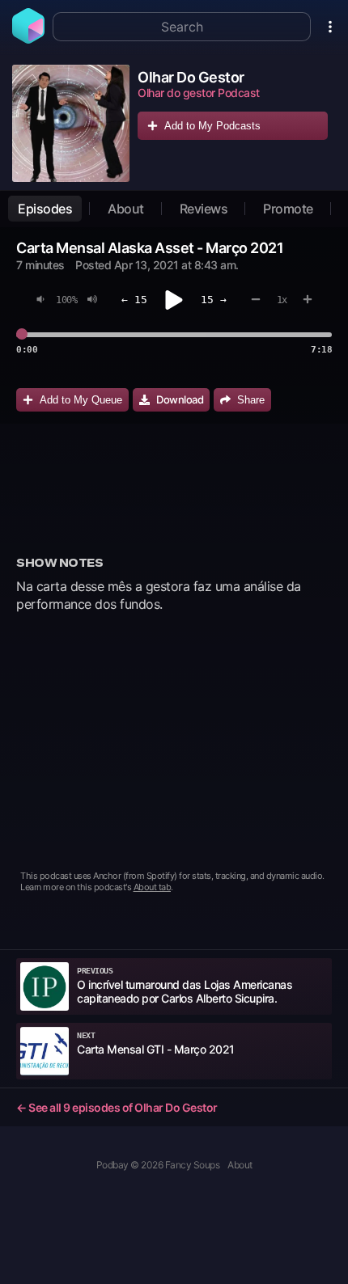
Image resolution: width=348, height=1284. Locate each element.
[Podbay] (28, 39)
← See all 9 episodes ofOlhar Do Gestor (117, 1107)
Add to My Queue (81, 400)
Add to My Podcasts (212, 126)
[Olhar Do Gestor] (70, 123)
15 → (214, 300)
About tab (153, 887)
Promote (288, 209)
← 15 (134, 300)
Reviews (204, 209)
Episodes (45, 209)
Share (251, 400)
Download (179, 399)
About (126, 209)
